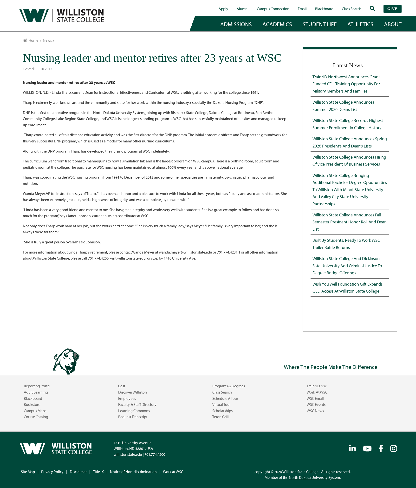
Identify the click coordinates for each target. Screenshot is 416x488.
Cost (121, 385)
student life (320, 24)
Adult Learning (36, 392)
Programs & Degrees (228, 385)
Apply (223, 8)
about (393, 24)
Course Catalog (36, 416)
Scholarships (222, 410)
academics (277, 24)
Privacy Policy (52, 471)
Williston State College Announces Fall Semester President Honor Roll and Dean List (349, 222)
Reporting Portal (37, 385)
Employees (127, 398)
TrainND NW (317, 385)
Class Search (351, 8)
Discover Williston (132, 392)
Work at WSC (317, 392)
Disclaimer (78, 471)
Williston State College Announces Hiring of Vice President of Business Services (349, 160)
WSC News (315, 410)
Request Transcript (132, 416)
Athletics (360, 24)
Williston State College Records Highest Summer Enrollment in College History (347, 123)
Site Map (28, 471)
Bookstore (32, 404)
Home (32, 40)
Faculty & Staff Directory (137, 404)
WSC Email (315, 398)
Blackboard (324, 8)
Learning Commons (134, 410)
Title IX (98, 471)
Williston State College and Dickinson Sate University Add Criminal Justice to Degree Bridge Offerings (347, 265)
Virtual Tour (221, 404)
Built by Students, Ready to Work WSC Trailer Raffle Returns (346, 243)
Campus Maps (35, 410)
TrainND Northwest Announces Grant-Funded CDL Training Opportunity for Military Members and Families (346, 84)
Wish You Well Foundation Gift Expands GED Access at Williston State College (347, 287)
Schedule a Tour (225, 398)
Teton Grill (220, 416)
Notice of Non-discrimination (133, 471)
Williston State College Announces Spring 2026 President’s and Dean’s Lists (349, 142)
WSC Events (316, 404)
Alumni (242, 8)
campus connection (273, 8)
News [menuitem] (47, 40)
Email (302, 8)
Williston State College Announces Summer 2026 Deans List (343, 105)
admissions (236, 24)
